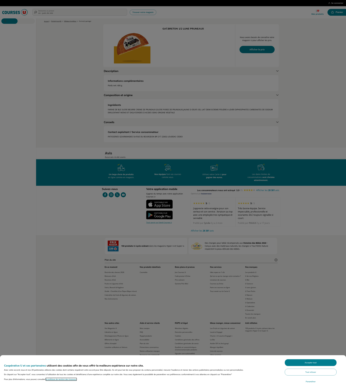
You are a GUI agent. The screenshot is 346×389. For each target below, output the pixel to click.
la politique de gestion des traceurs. (61, 379)
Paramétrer (311, 381)
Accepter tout (311, 362)
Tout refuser (310, 372)
